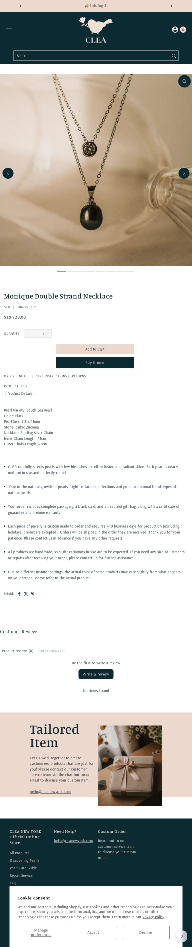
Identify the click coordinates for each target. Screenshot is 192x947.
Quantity (12, 334)
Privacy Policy (153, 916)
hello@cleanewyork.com (50, 791)
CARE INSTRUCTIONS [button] (51, 376)
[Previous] (8, 173)
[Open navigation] (9, 30)
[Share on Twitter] (26, 594)
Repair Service (21, 875)
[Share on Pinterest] (33, 594)
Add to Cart (95, 349)
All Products (19, 852)
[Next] (184, 173)
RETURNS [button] (79, 376)
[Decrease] (28, 334)
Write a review (96, 674)
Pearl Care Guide (23, 868)
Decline (145, 932)
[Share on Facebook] (19, 594)
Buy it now (95, 362)
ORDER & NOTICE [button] (17, 376)
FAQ (13, 882)
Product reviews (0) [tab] (18, 650)
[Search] (173, 55)
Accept (93, 932)
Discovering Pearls (24, 860)
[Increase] (44, 334)
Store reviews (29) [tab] (52, 650)
